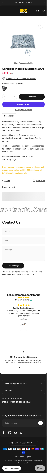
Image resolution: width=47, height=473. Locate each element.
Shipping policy (37, 462)
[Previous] (3, 3)
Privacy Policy (7, 274)
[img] (23, 297)
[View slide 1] (19, 367)
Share (7, 181)
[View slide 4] (27, 367)
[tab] (9, 115)
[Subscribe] (39, 424)
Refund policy (7, 462)
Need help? (40, 181)
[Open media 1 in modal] (40, 26)
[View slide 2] (22, 367)
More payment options (23, 110)
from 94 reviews (22, 300)
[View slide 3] (25, 367)
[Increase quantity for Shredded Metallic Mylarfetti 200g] (14, 97)
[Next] (43, 3)
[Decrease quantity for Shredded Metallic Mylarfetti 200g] (4, 97)
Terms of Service (23, 274)
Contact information (22, 464)
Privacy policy (17, 462)
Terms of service (27, 462)
